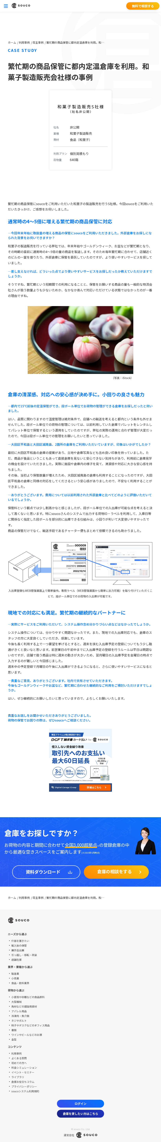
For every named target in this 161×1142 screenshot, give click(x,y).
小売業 (15, 978)
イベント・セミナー (22, 1072)
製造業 (15, 973)
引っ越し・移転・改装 (24, 955)
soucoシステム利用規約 (25, 1091)
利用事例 (24, 42)
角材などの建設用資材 (24, 1006)
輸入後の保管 (19, 945)
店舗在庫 (16, 960)
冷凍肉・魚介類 (20, 1016)
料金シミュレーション (24, 1067)
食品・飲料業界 (20, 983)
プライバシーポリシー (24, 1086)
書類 (13, 1030)
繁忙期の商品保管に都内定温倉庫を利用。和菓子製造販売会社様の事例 (75, 42)
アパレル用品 (19, 1011)
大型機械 (16, 1002)
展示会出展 (17, 950)
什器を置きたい (20, 941)
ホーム (12, 42)
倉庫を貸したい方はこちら (80, 1114)
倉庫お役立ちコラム (22, 1082)
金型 (13, 1039)
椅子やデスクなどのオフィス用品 (30, 1025)
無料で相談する (143, 6)
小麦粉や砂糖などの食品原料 (28, 997)
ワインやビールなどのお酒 (26, 1035)
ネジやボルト (19, 1020)
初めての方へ (19, 1063)
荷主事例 (38, 42)
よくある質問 (19, 1058)
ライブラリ (17, 1077)
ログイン (80, 1104)
